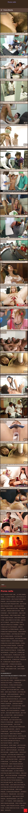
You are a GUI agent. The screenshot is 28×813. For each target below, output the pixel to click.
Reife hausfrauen (13, 694)
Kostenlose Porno (7, 680)
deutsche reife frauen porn (10, 603)
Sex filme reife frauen (13, 712)
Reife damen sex (18, 801)
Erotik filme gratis (7, 782)
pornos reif (4, 664)
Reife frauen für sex (13, 805)
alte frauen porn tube (8, 594)
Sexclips (8, 810)
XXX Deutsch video (6, 682)
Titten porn (13, 761)
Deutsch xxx (21, 745)
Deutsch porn (11, 757)
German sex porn (19, 680)
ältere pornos (10, 596)
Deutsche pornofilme (14, 696)
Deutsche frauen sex (7, 729)
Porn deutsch (5, 717)
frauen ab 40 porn (12, 608)
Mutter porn (18, 782)
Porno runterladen (15, 685)
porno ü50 (13, 652)
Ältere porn (8, 715)
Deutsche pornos (6, 743)
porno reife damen (12, 648)
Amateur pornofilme (16, 701)
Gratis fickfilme (14, 731)
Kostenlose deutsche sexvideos (11, 780)
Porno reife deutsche (12, 808)
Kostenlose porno (11, 759)
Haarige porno (5, 706)
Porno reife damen (7, 770)
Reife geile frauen (10, 692)
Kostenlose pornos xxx (16, 738)
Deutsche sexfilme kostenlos (10, 740)
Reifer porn (18, 722)
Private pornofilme (7, 722)
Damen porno (14, 752)
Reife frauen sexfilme (16, 764)
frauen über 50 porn (13, 610)
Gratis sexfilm (18, 715)
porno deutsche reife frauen (10, 643)
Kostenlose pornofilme (17, 726)
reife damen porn (10, 668)
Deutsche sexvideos (13, 710)
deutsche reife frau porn (15, 601)
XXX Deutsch (5, 678)
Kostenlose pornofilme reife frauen (12, 787)
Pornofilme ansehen (13, 791)
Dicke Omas (12, 745)
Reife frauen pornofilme (14, 768)
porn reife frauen (17, 641)
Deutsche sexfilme (7, 724)
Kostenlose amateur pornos (10, 773)
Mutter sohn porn (15, 719)
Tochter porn (16, 706)
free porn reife (13, 613)
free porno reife (15, 615)
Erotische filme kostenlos (9, 699)
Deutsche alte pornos (8, 687)
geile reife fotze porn (12, 620)
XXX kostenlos (11, 777)
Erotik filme (14, 678)
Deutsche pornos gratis (9, 736)
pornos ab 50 (7, 654)
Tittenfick (8, 801)
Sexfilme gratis (17, 703)
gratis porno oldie (16, 622)
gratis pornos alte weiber (9, 624)
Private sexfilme (6, 703)
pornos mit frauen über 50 (11, 661)
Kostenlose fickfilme (7, 789)
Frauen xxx (20, 777)
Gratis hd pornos (6, 766)
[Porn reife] (25, 810)
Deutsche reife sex (13, 689)
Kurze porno (5, 784)
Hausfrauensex (11, 798)
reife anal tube (11, 666)
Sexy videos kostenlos (17, 784)
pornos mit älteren (12, 657)
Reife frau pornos (15, 733)
